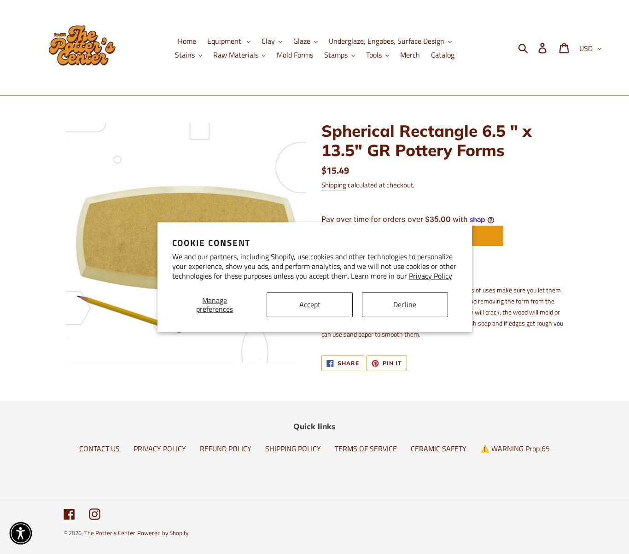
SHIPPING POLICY (293, 448)
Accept (309, 304)
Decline (404, 304)
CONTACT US (99, 448)
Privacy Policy (430, 275)
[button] (20, 533)
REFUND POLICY (225, 448)
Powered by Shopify (162, 532)
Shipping (333, 185)
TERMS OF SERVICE (366, 448)
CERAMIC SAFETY (438, 448)
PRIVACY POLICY (160, 448)
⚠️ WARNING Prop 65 (515, 448)
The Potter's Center (109, 532)
